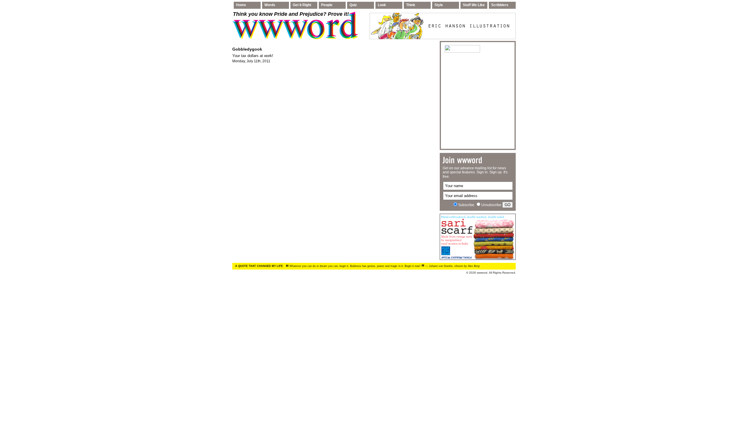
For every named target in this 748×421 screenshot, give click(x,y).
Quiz (353, 5)
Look (382, 5)
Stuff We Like (474, 5)
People (327, 5)
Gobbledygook (247, 49)
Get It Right (302, 5)
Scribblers (499, 5)
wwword (482, 272)
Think (410, 5)
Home (241, 5)
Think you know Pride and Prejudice (291, 14)
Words (269, 5)
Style (438, 5)
